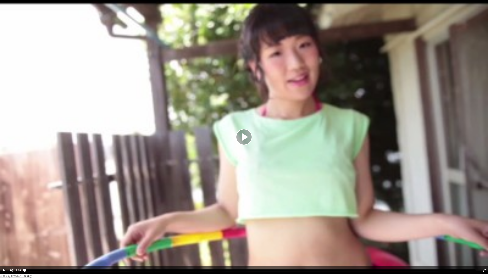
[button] (11, 270)
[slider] (250, 271)
